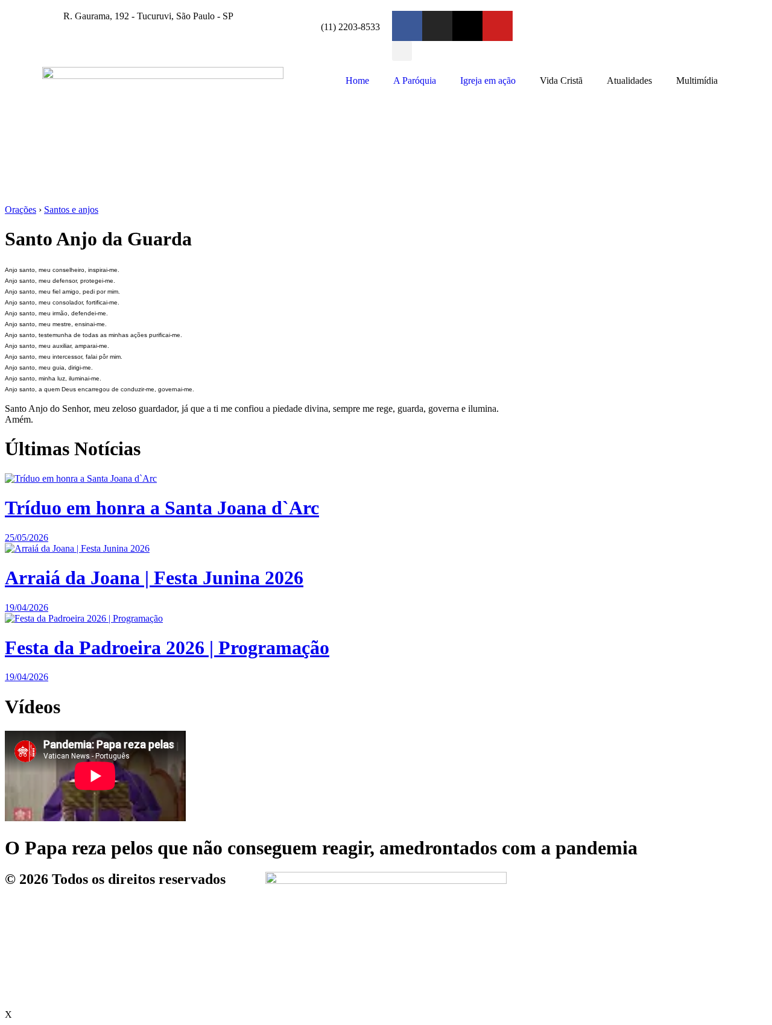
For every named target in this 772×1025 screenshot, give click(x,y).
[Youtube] (497, 26)
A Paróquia (414, 80)
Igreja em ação (488, 80)
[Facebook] (407, 26)
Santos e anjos (71, 209)
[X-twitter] (467, 26)
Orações (20, 209)
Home (357, 80)
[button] (402, 51)
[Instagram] (437, 26)
